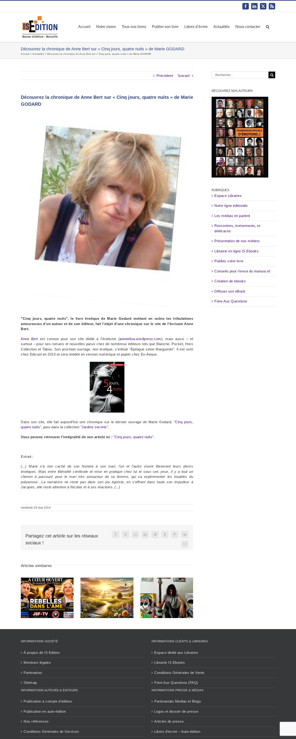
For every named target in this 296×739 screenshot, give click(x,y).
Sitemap (30, 683)
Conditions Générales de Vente (179, 673)
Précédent (165, 76)
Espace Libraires (228, 196)
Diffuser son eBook (229, 291)
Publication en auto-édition (45, 711)
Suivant (184, 76)
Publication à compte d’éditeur (48, 701)
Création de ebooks (230, 281)
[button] (267, 26)
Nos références (36, 721)
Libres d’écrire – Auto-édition (177, 731)
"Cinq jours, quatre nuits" (134, 437)
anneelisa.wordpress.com (140, 339)
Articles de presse (169, 721)
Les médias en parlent (232, 216)
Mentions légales (37, 662)
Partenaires (33, 673)
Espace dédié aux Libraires (176, 653)
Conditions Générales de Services (51, 731)
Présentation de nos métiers (237, 241)
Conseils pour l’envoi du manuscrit (242, 271)
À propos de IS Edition (42, 653)
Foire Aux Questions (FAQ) (176, 683)
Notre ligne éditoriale (230, 206)
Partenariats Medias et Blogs (177, 701)
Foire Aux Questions (230, 301)
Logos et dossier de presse (176, 711)
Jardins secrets (94, 427)
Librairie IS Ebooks (169, 662)
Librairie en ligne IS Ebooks (236, 251)
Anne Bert (29, 339)
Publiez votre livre (229, 261)
